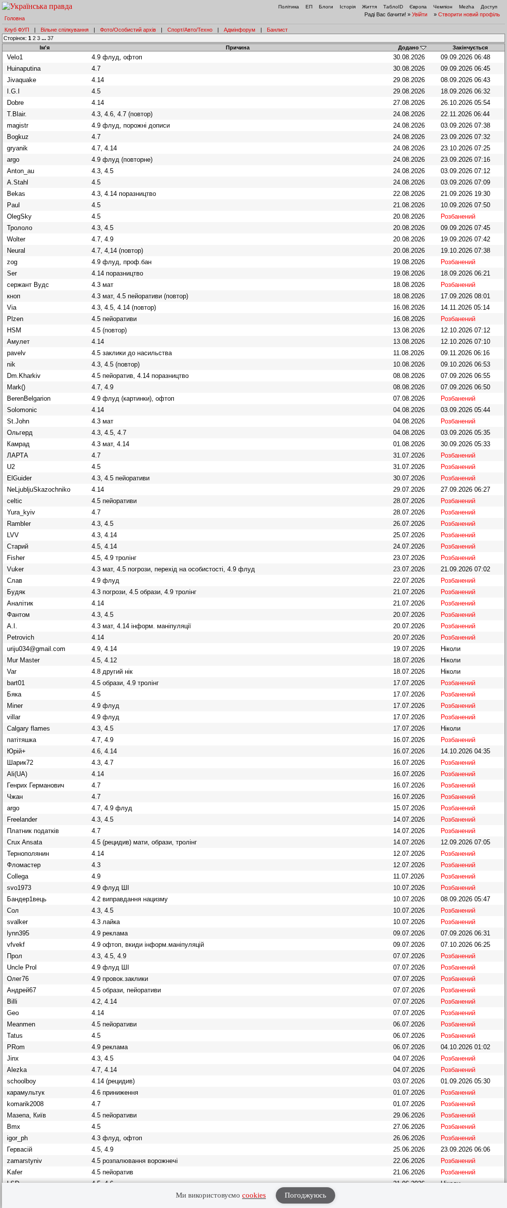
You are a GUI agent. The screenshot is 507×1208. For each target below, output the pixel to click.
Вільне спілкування (65, 30)
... (45, 38)
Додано (408, 47)
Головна (14, 18)
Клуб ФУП (16, 30)
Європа (418, 6)
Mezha (466, 6)
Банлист (277, 30)
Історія (347, 6)
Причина (238, 47)
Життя (369, 6)
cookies (254, 1195)
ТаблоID (393, 6)
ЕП (308, 6)
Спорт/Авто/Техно (189, 30)
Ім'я (45, 47)
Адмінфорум (239, 30)
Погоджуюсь (305, 1195)
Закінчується (470, 47)
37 (50, 38)
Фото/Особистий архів (128, 30)
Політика (288, 6)
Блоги (326, 6)
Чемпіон (443, 6)
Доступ (489, 6)
